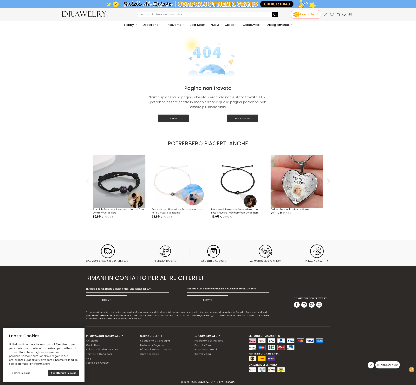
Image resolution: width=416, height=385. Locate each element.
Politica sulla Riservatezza (102, 349)
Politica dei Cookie (97, 362)
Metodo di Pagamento (154, 345)
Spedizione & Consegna (155, 340)
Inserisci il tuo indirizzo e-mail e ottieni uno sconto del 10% (119, 288)
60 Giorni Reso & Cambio (155, 349)
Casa (173, 118)
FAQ (88, 358)
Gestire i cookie (21, 373)
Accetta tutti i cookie (63, 373)
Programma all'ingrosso (209, 340)
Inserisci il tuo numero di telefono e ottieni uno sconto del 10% (221, 288)
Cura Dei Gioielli (149, 354)
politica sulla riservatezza (99, 315)
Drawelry (216, 382)
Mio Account (242, 118)
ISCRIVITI (106, 300)
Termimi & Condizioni (99, 354)
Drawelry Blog (203, 354)
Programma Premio (206, 349)
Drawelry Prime (204, 345)
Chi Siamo (92, 340)
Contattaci (93, 345)
